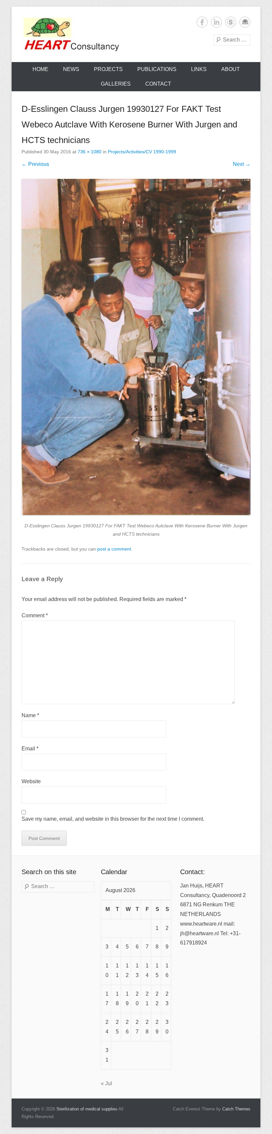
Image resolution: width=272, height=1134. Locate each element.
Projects (108, 69)
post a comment (114, 549)
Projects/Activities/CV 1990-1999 (142, 151)
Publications (156, 69)
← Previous (35, 164)
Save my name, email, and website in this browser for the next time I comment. (113, 819)
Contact (158, 84)
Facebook (202, 22)
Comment (35, 615)
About (230, 69)
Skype (230, 22)
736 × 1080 (90, 151)
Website (31, 781)
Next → (241, 164)
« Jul (106, 1083)
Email (244, 22)
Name (30, 715)
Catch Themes (236, 1108)
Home (40, 69)
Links (199, 69)
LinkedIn (216, 22)
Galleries (116, 84)
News (71, 69)
